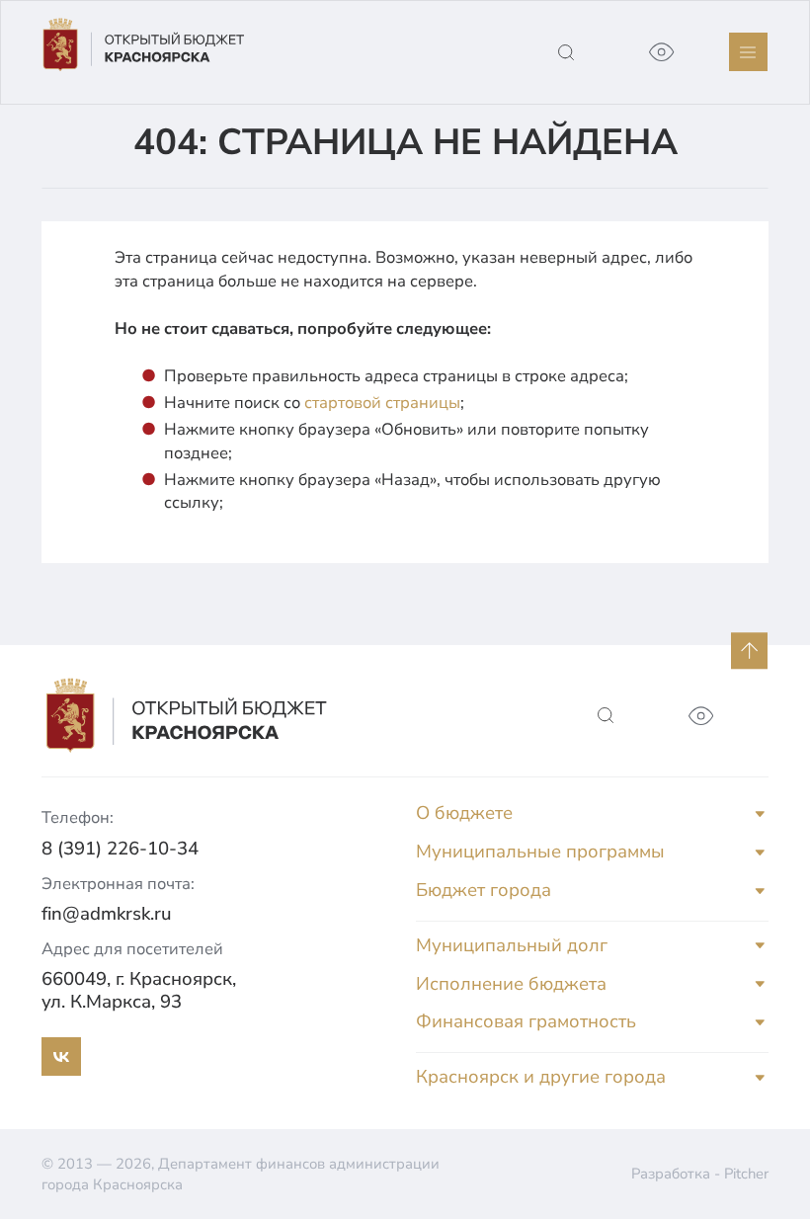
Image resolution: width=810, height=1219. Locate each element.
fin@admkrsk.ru (106, 914)
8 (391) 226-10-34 (120, 848)
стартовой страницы (382, 402)
